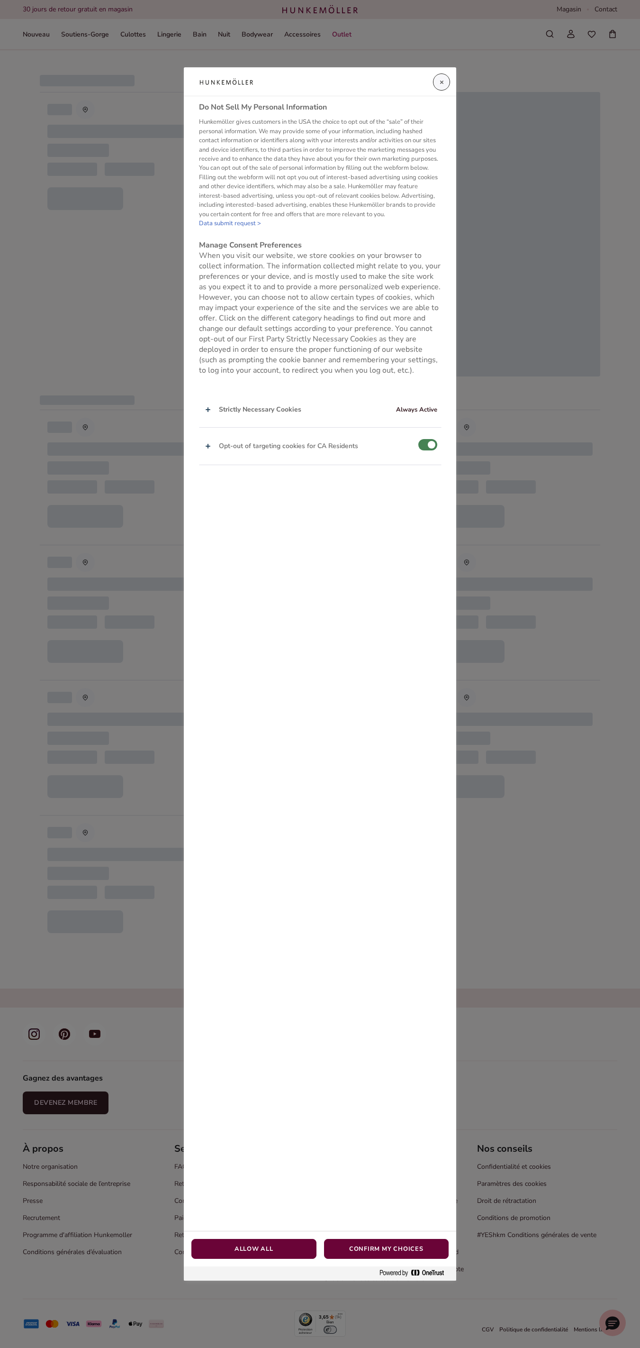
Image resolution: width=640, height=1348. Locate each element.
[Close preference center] (441, 82)
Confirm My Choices (386, 1249)
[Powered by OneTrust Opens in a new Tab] (415, 1273)
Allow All (253, 1249)
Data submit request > (230, 223)
